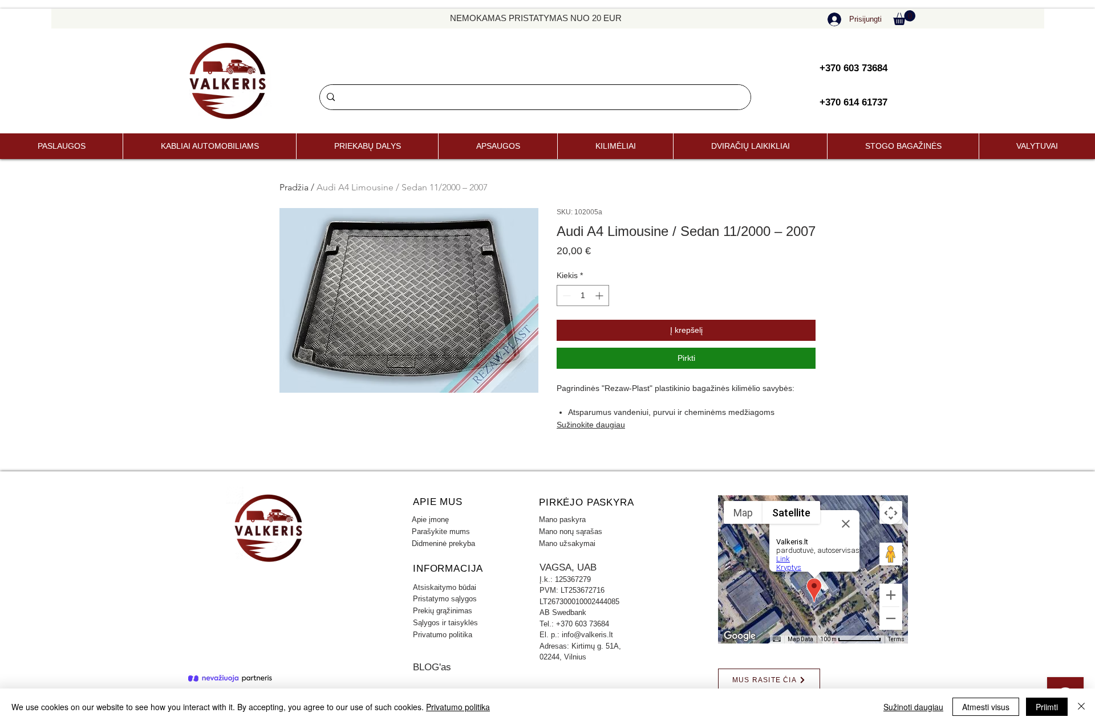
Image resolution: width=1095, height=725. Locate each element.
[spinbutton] (583, 296)
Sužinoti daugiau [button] (913, 706)
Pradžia (294, 187)
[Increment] (600, 296)
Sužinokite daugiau (591, 424)
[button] (904, 17)
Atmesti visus (985, 706)
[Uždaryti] (1081, 707)
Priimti (1047, 706)
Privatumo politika (458, 706)
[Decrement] (565, 296)
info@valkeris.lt (587, 634)
